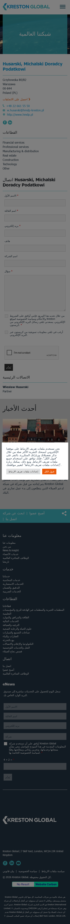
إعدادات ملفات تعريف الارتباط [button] (23, 471)
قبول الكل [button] (49, 471)
